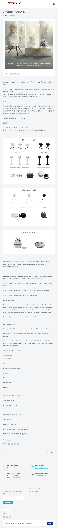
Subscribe (8, 502)
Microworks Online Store (41, 467)
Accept (49, 523)
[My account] (54, 4)
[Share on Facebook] (11, 73)
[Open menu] (4, 3)
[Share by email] (19, 73)
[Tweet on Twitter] (16, 73)
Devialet (5, 15)
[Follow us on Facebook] (4, 517)
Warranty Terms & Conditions (37, 489)
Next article (50, 452)
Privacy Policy (33, 493)
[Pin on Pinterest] (13, 73)
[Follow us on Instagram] (7, 517)
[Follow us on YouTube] (10, 517)
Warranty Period (33, 491)
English (5, 510)
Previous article (9, 452)
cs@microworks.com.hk (41, 475)
